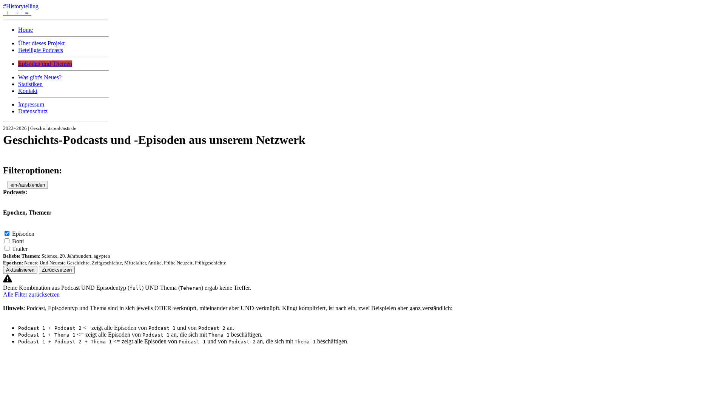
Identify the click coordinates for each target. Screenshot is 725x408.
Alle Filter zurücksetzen (31, 294)
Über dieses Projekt (41, 43)
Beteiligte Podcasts (40, 50)
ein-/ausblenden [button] (28, 185)
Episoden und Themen (45, 63)
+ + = (17, 13)
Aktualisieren (20, 270)
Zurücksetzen (57, 270)
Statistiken (30, 84)
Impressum (31, 104)
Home (25, 29)
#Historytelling (21, 6)
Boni (18, 241)
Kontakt (27, 91)
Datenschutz (33, 111)
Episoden (23, 233)
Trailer (20, 249)
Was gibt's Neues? (40, 77)
